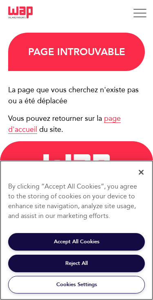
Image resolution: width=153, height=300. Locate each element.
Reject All (76, 263)
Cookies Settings (76, 284)
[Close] (141, 172)
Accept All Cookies (77, 241)
